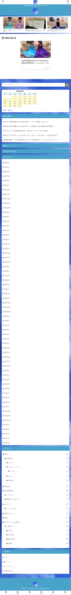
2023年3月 (6, 343)
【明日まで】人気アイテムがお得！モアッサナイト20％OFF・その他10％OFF (29, 135)
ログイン (5, 557)
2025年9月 (6, 212)
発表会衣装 (38, 539)
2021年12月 (6, 411)
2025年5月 (6, 230)
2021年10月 (6, 420)
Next (70, 25)
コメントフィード (8, 566)
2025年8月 (6, 217)
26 (34, 103)
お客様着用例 (36, 490)
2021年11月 (6, 416)
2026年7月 (6, 167)
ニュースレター (37, 508)
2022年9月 (6, 370)
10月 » (10, 110)
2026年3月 (6, 185)
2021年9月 (6, 425)
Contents (36, 486)
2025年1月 (6, 248)
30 (20, 105)
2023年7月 (6, 325)
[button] (67, 85)
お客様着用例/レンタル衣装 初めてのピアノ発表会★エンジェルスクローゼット (29, 140)
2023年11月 (6, 307)
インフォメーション (38, 467)
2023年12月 (6, 303)
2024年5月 (6, 284)
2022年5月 (6, 388)
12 (34, 98)
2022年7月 (6, 379)
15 (15, 101)
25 (29, 103)
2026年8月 (6, 162)
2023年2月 (6, 348)
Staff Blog (37, 458)
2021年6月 (6, 438)
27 (5, 105)
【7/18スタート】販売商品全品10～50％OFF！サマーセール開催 (25, 131)
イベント (37, 462)
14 (10, 101)
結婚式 (38, 543)
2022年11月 (6, 361)
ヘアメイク (37, 495)
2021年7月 (6, 434)
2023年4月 (6, 339)
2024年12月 (6, 253)
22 (15, 103)
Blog (36, 454)
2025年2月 (6, 244)
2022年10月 (6, 366)
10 (24, 98)
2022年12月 (6, 357)
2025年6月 (6, 226)
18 (29, 101)
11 (29, 98)
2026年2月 (6, 190)
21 (10, 103)
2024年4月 (6, 289)
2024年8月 (6, 271)
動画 (36, 518)
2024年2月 (6, 294)
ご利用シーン (37, 526)
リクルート (38, 471)
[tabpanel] (13, 24)
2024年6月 (6, 280)
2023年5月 (6, 334)
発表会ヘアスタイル (37, 499)
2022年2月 (6, 402)
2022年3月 (6, 397)
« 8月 (4, 110)
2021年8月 (6, 429)
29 (15, 105)
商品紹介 (38, 480)
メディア (36, 504)
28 (10, 105)
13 (5, 101)
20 (5, 103)
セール (37, 476)
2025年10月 (6, 208)
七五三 (37, 530)
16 (20, 101)
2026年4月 (6, 181)
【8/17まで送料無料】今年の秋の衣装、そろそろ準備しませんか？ (25, 122)
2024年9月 (6, 266)
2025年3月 (6, 239)
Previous (1, 25)
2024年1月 (6, 298)
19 (34, 101)
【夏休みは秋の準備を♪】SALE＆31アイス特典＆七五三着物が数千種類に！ (28, 126)
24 (24, 103)
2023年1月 (6, 352)
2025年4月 (6, 235)
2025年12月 (6, 199)
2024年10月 (6, 262)
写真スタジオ (36, 513)
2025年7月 (6, 221)
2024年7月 (6, 275)
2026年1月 (6, 194)
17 (24, 101)
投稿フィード (6, 562)
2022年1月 (6, 407)
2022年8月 (6, 375)
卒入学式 (38, 535)
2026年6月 (6, 172)
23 (20, 103)
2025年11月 (6, 203)
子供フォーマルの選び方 (36, 522)
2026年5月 (6, 176)
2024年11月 (6, 257)
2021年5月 (6, 443)
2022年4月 (6, 393)
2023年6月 (6, 330)
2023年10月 (6, 312)
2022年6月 (6, 384)
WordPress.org (7, 571)
